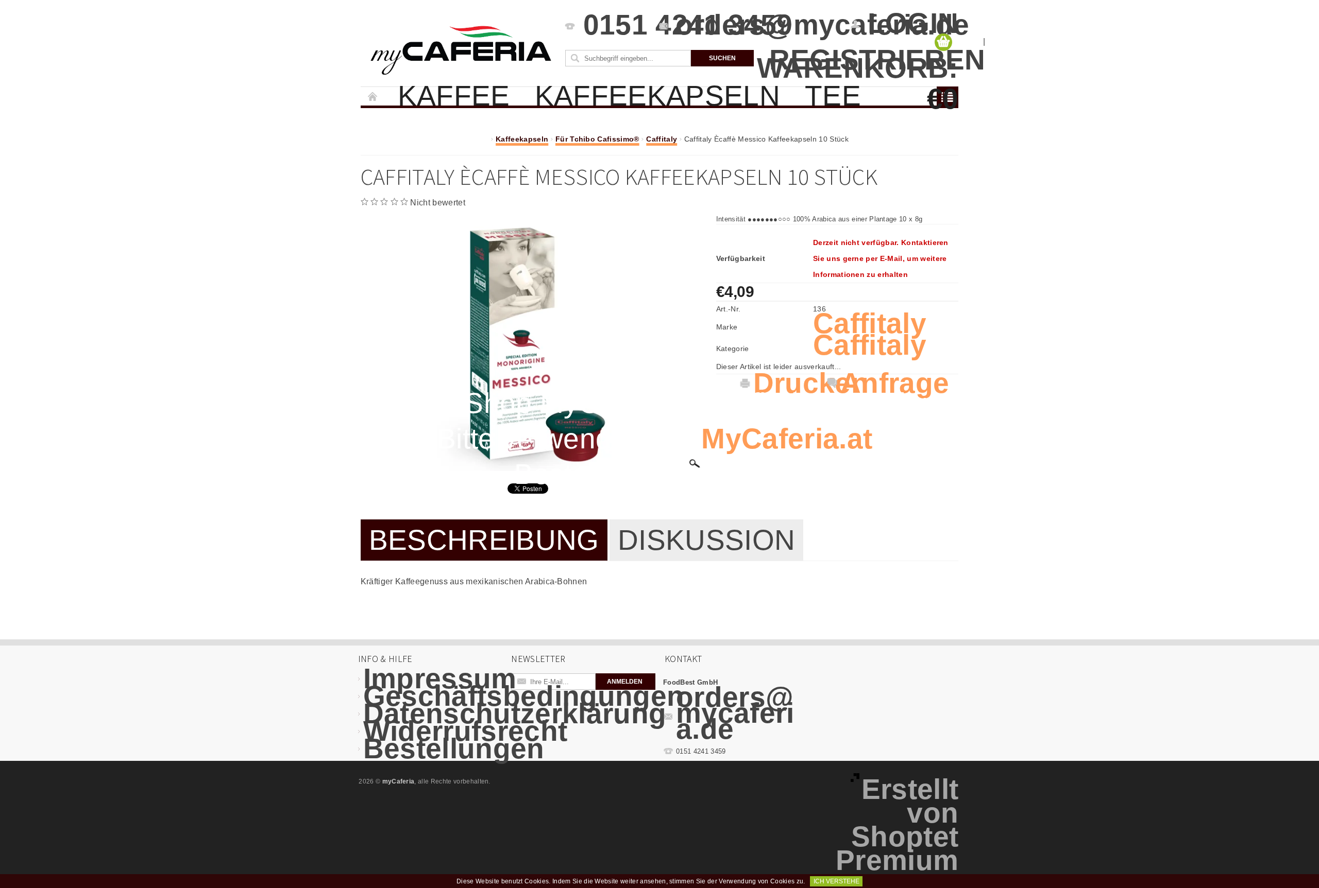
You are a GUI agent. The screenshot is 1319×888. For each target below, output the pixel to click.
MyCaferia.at (786, 439)
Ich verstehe (836, 881)
